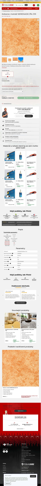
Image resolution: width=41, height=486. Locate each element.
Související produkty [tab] (9, 224)
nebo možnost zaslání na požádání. (12, 122)
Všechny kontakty (20, 428)
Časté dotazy (24, 456)
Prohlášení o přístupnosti (26, 459)
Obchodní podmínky (25, 452)
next (38, 325)
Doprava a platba (24, 446)
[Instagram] (7, 451)
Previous (3, 178)
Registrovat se (20, 410)
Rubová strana (7, 242)
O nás (23, 449)
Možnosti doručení (7, 103)
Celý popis (4, 67)
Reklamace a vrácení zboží (26, 450)
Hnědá (12, 159)
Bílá (9, 159)
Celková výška (7, 244)
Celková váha (7, 241)
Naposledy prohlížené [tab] (24, 224)
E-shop (4, 465)
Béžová (7, 159)
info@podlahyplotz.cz (22, 113)
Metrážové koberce (21, 251)
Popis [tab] (4, 222)
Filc (18, 259)
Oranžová (19, 253)
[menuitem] (5, 8)
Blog (3, 477)
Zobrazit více (20, 303)
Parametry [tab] (11, 222)
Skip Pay (23, 461)
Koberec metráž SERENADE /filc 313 (10, 387)
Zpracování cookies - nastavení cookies (28, 455)
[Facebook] (4, 451)
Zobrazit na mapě (25, 470)
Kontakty (9, 0)
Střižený (19, 269)
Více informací (13, 481)
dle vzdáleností (12, 129)
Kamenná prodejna (25, 447)
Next (38, 178)
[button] (8, 74)
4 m (26, 251)
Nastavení (8, 483)
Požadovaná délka (5, 80)
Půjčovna (4, 470)
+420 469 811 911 (26, 109)
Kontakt (23, 458)
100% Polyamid (21, 261)
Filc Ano (19, 255)
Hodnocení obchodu (20, 286)
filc (14, 242)
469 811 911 (20, 0)
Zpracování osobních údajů (26, 453)
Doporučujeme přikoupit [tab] (24, 222)
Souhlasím (33, 476)
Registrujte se (26, 2)
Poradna (27, 0)
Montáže (4, 467)
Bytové (19, 265)
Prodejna (4, 0)
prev (3, 325)
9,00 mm (19, 263)
